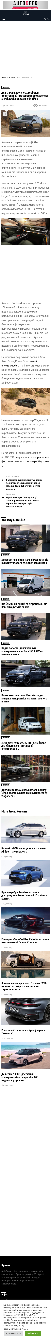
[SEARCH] (48, 18)
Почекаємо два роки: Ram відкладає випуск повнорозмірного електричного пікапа (24, 698)
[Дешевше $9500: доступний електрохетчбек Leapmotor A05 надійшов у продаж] (25, 1055)
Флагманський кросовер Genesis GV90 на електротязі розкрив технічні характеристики (24, 986)
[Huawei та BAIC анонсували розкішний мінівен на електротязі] (25, 829)
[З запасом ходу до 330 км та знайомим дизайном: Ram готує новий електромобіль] (25, 721)
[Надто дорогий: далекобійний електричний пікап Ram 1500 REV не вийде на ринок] (25, 626)
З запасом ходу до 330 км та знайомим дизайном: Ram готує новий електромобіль (23, 745)
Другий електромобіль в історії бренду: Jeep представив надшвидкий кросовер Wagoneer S (24, 793)
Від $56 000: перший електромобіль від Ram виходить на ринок (24, 605)
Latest (25, 14)
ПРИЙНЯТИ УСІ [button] (33, 1333)
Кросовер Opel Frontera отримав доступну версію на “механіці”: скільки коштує (24, 895)
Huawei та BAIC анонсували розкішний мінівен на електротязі (23, 850)
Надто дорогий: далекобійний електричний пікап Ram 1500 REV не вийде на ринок (22, 651)
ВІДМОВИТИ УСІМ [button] (13, 1333)
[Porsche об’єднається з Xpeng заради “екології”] (25, 1011)
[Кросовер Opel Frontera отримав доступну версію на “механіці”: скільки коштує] (25, 873)
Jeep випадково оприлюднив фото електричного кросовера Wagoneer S (25, 461)
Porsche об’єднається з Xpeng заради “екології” (23, 1032)
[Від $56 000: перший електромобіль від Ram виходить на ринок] (25, 582)
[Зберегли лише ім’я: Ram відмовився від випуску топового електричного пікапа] (25, 538)
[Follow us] (45, 18)
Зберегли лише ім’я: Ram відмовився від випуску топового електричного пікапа (24, 561)
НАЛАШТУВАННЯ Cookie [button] (16, 1329)
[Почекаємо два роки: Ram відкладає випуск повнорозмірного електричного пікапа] (25, 673)
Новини (6, 555)
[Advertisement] (25, 49)
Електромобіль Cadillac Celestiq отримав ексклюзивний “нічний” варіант (25, 941)
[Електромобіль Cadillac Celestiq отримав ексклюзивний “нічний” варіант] (25, 920)
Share (5, 114)
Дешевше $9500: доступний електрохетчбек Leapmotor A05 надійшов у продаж (19, 1077)
